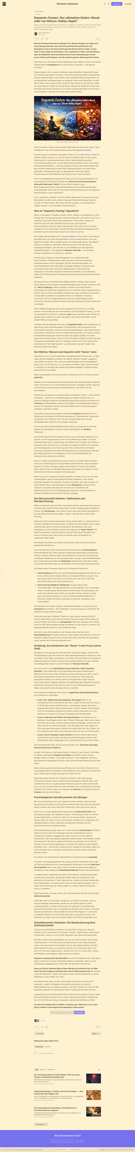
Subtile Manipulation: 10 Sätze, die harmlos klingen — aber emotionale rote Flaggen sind (58, 1092)
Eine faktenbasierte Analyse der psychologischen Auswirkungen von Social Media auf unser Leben (57, 1080)
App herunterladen (75, 1149)
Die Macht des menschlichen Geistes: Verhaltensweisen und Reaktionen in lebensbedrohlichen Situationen (57, 1114)
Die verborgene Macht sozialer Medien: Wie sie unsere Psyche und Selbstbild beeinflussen (57, 1076)
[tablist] (43, 1047)
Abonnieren (117, 4)
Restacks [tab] (47, 1047)
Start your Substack (62, 1149)
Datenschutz (19, 1149)
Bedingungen (26, 1149)
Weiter (94, 1033)
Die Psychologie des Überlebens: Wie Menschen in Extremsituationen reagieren (55, 1109)
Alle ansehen (40, 1124)
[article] (67, 1080)
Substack (102, 1149)
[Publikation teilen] (108, 4)
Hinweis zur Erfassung (36, 1149)
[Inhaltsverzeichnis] (2, 576)
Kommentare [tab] (39, 1047)
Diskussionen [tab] (51, 1069)
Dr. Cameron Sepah (67, 236)
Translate (38, 14)
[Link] (31, 210)
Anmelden (128, 4)
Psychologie (38, 11)
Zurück (40, 1033)
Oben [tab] (36, 1069)
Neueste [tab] (42, 1069)
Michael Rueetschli (44, 32)
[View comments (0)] (42, 39)
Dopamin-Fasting (83, 150)
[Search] (104, 4)
